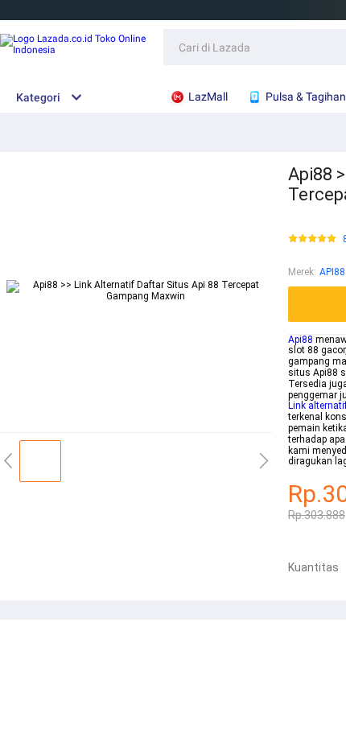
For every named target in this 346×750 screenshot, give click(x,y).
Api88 (300, 339)
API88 (332, 272)
